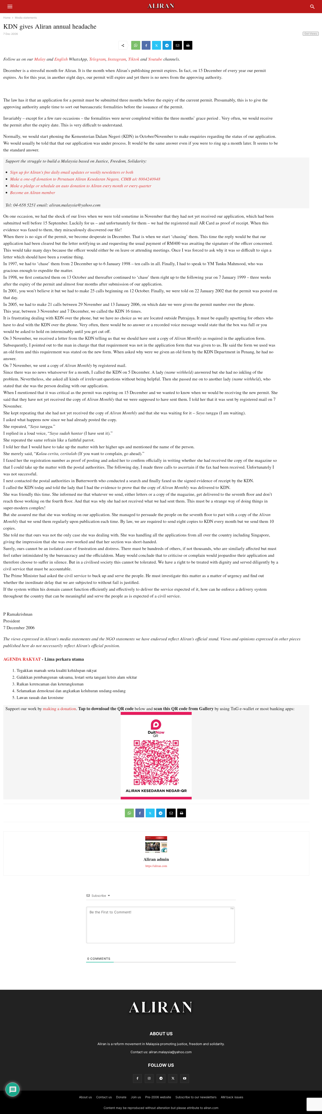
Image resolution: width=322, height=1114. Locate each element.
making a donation (59, 708)
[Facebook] (146, 45)
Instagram (117, 59)
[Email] (177, 45)
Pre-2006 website (158, 1097)
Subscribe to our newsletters (195, 1097)
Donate (121, 1097)
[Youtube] (184, 1078)
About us (85, 1097)
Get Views (310, 33)
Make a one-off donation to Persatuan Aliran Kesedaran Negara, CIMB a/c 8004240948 (85, 179)
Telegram (97, 59)
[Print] (188, 45)
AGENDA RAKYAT (22, 659)
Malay (40, 59)
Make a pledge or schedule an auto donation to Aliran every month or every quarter (80, 185)
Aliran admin (156, 859)
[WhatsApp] (135, 45)
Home (7, 17)
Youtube (155, 59)
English (61, 59)
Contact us (104, 1097)
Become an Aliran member (32, 192)
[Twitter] (156, 45)
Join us (136, 1097)
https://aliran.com (156, 866)
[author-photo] (156, 852)
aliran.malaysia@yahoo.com (170, 1052)
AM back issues (232, 1097)
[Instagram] (149, 1078)
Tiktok (133, 59)
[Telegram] (167, 45)
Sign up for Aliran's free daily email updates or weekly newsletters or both (71, 172)
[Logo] (161, 1020)
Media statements (26, 17)
